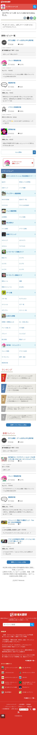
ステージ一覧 (23, 310)
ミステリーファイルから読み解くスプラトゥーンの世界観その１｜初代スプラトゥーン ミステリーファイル (20, 417)
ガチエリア (5, 240)
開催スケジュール (7, 287)
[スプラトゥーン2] (5, 2)
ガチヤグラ (22, 240)
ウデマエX (5, 205)
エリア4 (4, 269)
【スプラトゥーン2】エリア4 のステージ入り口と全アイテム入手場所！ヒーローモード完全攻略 (20, 388)
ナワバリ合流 (23, 351)
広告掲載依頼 (5, 708)
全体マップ (5, 188)
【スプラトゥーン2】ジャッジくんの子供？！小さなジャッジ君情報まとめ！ (19, 377)
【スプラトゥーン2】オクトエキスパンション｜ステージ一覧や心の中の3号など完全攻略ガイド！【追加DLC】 (19, 399)
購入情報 (4, 339)
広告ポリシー (21, 706)
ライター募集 (24, 709)
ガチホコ (4, 246)
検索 (32, 624)
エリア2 (4, 263)
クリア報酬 (22, 188)
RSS (18, 712)
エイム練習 (5, 228)
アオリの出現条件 (24, 205)
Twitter (30, 709)
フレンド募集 (5, 351)
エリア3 (21, 263)
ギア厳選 (21, 328)
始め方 (3, 182)
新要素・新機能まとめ (8, 322)
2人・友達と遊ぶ (24, 322)
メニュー (3, 717)
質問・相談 (22, 357)
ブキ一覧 (4, 298)
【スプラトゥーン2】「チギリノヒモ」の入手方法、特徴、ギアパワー (19, 408)
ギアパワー (5, 310)
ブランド (4, 333)
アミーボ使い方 (6, 328)
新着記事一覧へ (30, 660)
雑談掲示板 (5, 363)
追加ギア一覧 (23, 199)
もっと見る (18, 152)
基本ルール (5, 281)
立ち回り (21, 287)
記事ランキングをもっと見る (18, 425)
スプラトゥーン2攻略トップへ (16, 162)
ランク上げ (22, 333)
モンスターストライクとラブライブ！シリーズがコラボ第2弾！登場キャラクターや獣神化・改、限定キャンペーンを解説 (18, 656)
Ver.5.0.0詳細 (5, 199)
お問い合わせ (14, 708)
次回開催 (4, 217)
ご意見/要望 (21, 704)
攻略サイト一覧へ (30, 698)
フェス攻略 (22, 217)
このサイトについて (11, 704)
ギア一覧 (21, 304)
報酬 (20, 281)
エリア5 (21, 269)
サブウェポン (23, 298)
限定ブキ (4, 258)
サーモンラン (5, 357)
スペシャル (5, 304)
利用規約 (28, 704)
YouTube (34, 709)
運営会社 (29, 706)
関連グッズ (22, 339)
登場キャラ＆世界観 (24, 182)
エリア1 (21, 258)
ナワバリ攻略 (23, 228)
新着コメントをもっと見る (18, 562)
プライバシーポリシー (10, 706)
